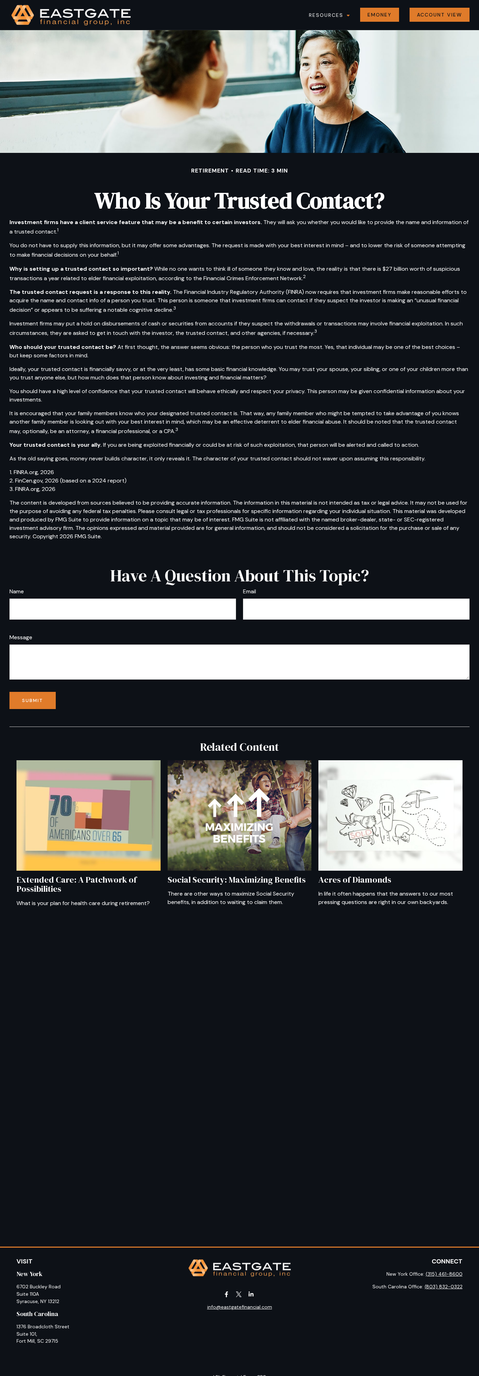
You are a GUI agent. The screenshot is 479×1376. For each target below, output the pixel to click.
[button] (328, 15)
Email (249, 591)
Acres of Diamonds (354, 879)
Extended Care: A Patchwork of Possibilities (76, 884)
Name (16, 591)
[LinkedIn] (251, 1294)
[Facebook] (226, 1294)
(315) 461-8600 (444, 1274)
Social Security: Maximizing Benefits (237, 879)
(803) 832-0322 (444, 1286)
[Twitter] (239, 1294)
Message (20, 637)
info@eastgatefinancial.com (239, 1307)
